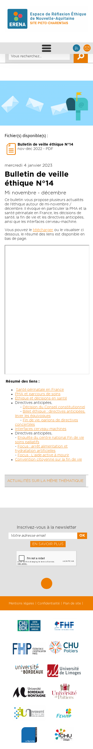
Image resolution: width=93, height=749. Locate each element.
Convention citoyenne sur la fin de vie (48, 459)
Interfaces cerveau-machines (40, 429)
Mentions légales (21, 603)
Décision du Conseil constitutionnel (54, 407)
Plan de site (72, 603)
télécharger (43, 230)
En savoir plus (48, 544)
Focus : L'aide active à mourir (43, 455)
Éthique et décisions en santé (41, 398)
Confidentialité (48, 603)
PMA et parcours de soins (37, 394)
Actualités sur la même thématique (45, 481)
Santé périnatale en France (40, 390)
